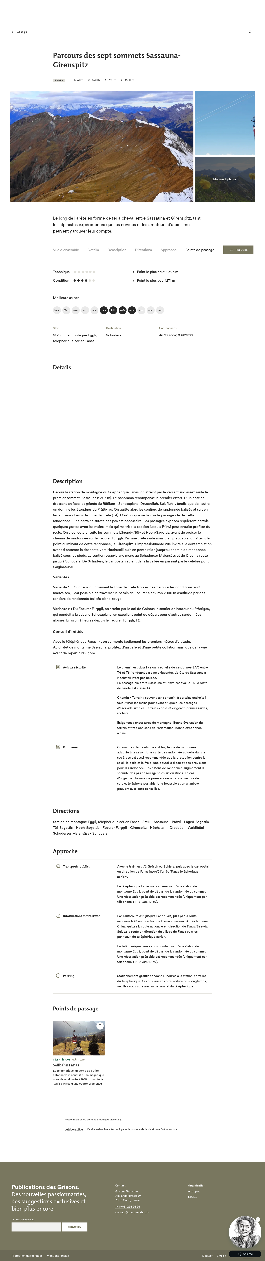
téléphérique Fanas (81, 641)
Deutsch (207, 1255)
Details (93, 249)
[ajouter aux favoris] (249, 31)
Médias (192, 1197)
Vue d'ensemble (66, 249)
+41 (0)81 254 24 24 (127, 1206)
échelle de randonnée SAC (179, 667)
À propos (194, 1191)
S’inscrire (74, 1227)
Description (116, 249)
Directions (143, 249)
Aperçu (22, 32)
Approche (168, 249)
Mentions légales (58, 1255)
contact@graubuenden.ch (132, 1212)
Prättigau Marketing (110, 1119)
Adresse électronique (23, 1219)
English (221, 1255)
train (132, 866)
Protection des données (27, 1255)
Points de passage (199, 249)
